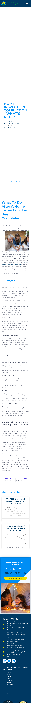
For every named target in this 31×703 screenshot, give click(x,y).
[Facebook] (5, 661)
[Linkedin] (9, 661)
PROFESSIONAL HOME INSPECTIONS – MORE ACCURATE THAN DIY (15, 501)
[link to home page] (12, 3)
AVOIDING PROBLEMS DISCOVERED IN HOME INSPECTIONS (15, 528)
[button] (27, 3)
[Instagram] (14, 661)
